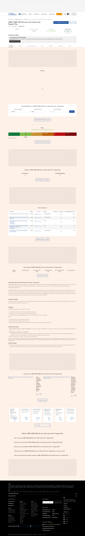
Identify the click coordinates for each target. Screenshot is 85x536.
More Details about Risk (41, 141)
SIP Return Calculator (34, 506)
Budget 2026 (22, 508)
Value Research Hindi (46, 517)
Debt (9, 26)
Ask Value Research (46, 511)
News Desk (41, 394)
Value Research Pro (46, 530)
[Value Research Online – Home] (12, 14)
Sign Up (74, 14)
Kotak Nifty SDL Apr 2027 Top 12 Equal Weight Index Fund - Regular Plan (18, 231)
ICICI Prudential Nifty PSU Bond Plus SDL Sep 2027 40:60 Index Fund (19, 218)
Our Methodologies (46, 515)
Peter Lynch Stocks (11, 519)
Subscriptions (11, 505)
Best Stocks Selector (34, 509)
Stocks (42, 14)
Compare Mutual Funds (34, 505)
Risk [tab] (42, 45)
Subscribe (59, 14)
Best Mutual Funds (34, 504)
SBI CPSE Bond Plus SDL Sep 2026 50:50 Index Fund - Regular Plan (18, 221)
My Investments (11, 501)
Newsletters (44, 513)
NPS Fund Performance (34, 514)
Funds (35, 14)
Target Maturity (14, 26)
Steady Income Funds (11, 510)
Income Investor (22, 516)
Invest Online (12, 223)
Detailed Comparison (40, 239)
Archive (21, 501)
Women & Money (22, 506)
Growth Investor (22, 514)
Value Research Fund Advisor (48, 526)
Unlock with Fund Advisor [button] (15, 41)
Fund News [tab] (60, 45)
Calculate (72, 111)
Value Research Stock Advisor (48, 528)
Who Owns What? (34, 513)
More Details (40, 275)
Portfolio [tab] (51, 45)
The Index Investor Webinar (24, 513)
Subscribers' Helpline (23, 502)
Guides (53, 509)
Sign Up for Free (58, 502)
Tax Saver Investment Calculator (34, 511)
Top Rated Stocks (11, 516)
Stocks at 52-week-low (11, 520)
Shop (53, 511)
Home (9, 19)
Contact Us (66, 507)
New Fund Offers (33, 508)
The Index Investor (23, 504)
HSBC (25, 19)
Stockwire (21, 521)
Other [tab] (70, 45)
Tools (32, 501)
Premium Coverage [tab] (31, 45)
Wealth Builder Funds (11, 509)
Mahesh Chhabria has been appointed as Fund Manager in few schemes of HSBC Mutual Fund (73, 384)
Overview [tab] (11, 45)
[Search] (65, 14)
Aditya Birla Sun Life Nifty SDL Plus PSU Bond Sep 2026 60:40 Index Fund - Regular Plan (19, 226)
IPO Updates (22, 520)
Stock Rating (54, 517)
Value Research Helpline (23, 509)
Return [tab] (20, 45)
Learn (53, 515)
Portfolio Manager (34, 502)
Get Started (21, 505)
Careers (65, 505)
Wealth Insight (23, 14)
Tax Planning (22, 517)
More (50, 14)
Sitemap (44, 534)
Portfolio (30, 14)
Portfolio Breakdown (40, 179)
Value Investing (22, 512)
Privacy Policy (35, 534)
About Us (65, 503)
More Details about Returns (40, 119)
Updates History (55, 513)
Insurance (21, 518)
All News (40, 400)
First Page (21, 522)
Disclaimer (40, 534)
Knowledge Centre (46, 509)
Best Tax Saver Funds (11, 512)
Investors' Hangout (23, 510)
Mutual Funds (17, 19)
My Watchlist (10, 503)
